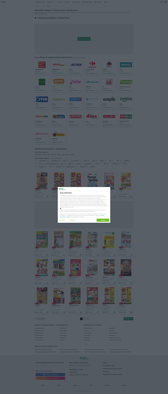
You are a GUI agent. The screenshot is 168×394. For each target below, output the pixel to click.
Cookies (68, 216)
